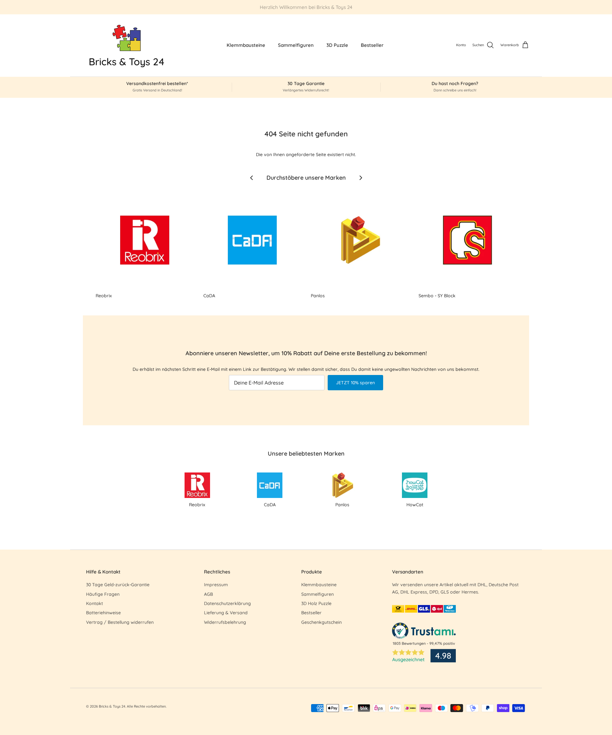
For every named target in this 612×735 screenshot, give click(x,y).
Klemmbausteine (246, 45)
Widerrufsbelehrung (225, 622)
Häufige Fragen (103, 594)
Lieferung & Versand (226, 613)
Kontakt (94, 603)
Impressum (216, 584)
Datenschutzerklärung (227, 603)
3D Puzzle (337, 45)
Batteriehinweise (103, 613)
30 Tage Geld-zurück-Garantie (117, 584)
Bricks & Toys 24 (112, 706)
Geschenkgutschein (321, 622)
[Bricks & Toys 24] (127, 45)
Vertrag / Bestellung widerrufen (120, 622)
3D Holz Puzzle (316, 603)
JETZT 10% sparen (355, 383)
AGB (208, 594)
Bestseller (372, 45)
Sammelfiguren (296, 45)
